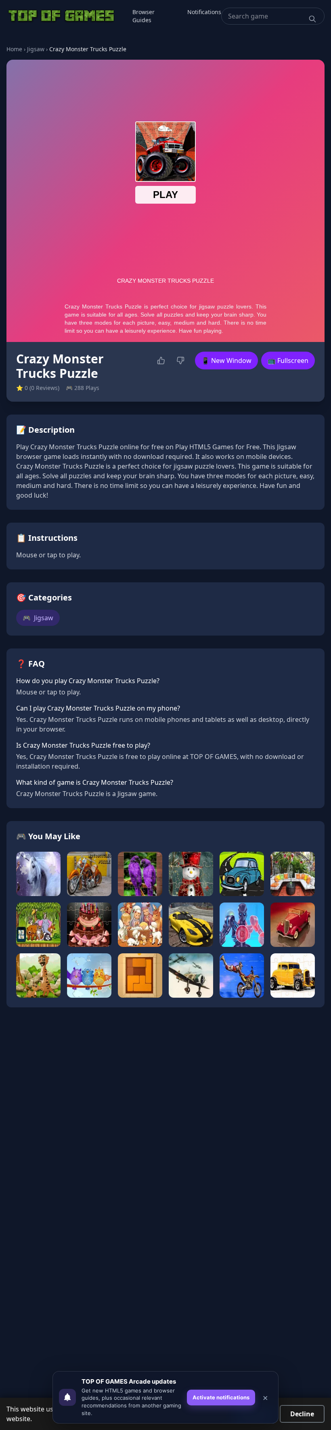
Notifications (204, 12)
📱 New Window (226, 360)
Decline (302, 1413)
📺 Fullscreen (288, 360)
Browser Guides (143, 16)
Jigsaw (35, 49)
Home (14, 49)
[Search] (312, 19)
